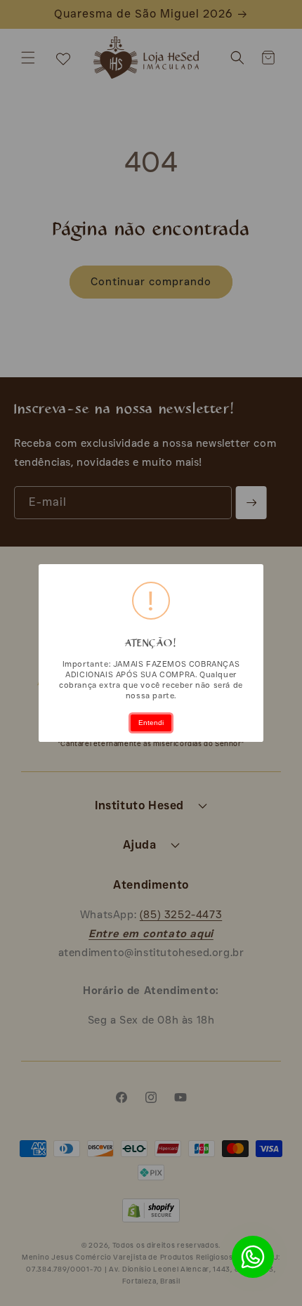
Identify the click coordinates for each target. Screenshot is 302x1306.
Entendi (151, 722)
